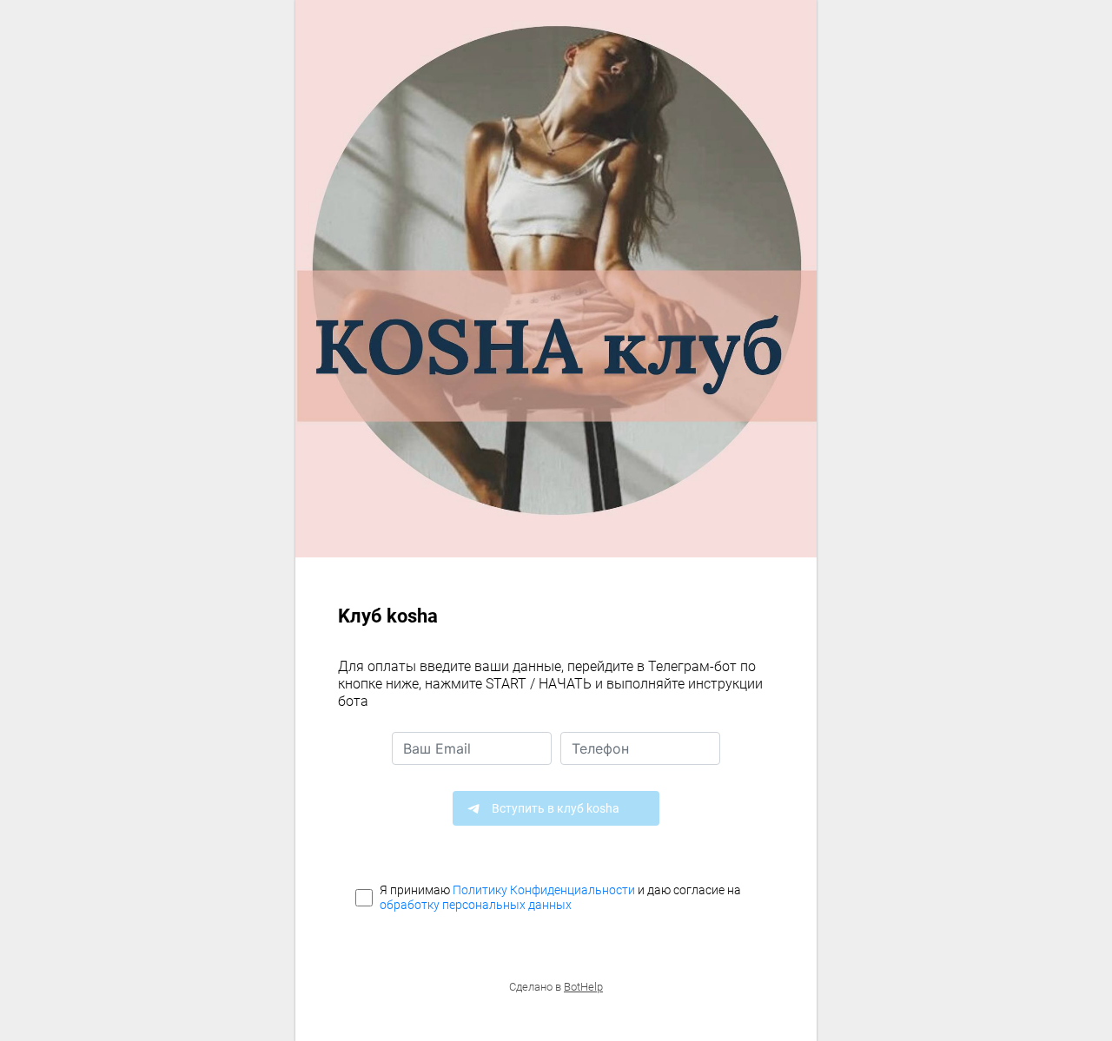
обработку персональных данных (476, 905)
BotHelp (583, 986)
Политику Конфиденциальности (544, 890)
